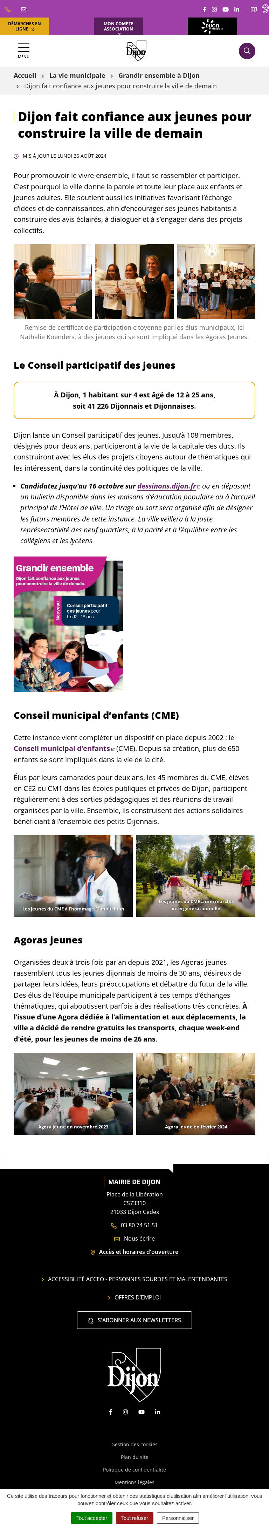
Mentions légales (134, 1482)
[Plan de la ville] (254, 9)
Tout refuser (134, 1518)
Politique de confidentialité (134, 1469)
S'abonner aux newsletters (138, 1320)
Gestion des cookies (134, 1444)
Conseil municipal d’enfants (62, 748)
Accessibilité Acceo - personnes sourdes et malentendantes (137, 1279)
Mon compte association (118, 26)
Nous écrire (139, 1238)
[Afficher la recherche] (247, 51)
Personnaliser (178, 1518)
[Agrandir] (82, 253)
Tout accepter (91, 1518)
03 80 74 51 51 (138, 1225)
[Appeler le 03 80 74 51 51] (8, 9)
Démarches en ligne (24, 26)
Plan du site (135, 1457)
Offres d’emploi (138, 1297)
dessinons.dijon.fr (166, 486)
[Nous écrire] (24, 9)
